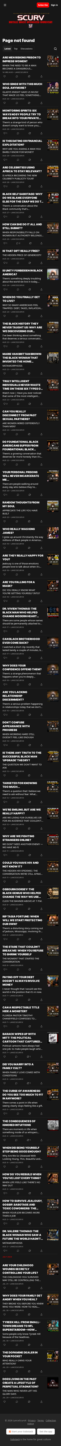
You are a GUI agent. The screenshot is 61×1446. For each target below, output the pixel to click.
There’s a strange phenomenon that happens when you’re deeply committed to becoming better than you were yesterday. (22, 675)
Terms (40, 1420)
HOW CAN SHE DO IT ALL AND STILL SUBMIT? (22, 226)
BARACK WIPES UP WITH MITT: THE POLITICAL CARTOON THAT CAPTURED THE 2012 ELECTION (21, 1037)
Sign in (54, 5)
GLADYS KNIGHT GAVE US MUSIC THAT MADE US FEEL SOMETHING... (22, 93)
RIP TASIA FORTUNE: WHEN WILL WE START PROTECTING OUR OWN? (22, 920)
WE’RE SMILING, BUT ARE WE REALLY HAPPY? (22, 811)
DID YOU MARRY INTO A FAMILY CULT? (18, 1066)
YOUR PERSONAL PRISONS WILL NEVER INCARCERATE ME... (21, 476)
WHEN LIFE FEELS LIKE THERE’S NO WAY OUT (21, 1184)
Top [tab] (16, 48)
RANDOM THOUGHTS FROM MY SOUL (21, 504)
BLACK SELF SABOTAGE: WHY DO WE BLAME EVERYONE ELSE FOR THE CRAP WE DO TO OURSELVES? (23, 197)
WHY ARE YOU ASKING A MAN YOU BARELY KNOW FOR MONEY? (22, 150)
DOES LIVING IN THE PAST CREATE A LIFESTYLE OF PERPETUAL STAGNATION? (20, 1382)
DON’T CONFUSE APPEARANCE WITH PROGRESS (16, 726)
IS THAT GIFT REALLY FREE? (21, 250)
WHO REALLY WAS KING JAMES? (19, 530)
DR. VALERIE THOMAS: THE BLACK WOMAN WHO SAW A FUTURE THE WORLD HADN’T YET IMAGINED (22, 1235)
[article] (30, 67)
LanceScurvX (21, 72)
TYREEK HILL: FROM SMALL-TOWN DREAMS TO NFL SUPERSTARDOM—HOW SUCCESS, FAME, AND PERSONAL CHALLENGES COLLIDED (21, 1326)
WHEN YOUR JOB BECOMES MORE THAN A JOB (21, 1214)
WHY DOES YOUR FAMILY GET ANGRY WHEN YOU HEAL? (22, 1297)
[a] (52, 61)
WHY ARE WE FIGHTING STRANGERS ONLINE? (18, 838)
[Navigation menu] (5, 5)
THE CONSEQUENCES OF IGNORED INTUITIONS (19, 1123)
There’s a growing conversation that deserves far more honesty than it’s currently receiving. (22, 455)
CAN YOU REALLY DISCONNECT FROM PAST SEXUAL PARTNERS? (20, 415)
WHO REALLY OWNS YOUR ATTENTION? (17, 1362)
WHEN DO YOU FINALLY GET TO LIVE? (21, 299)
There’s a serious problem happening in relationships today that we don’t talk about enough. (23, 705)
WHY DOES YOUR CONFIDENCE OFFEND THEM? (22, 667)
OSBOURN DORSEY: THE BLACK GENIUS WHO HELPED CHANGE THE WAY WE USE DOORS (22, 893)
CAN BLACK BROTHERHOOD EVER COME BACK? (21, 640)
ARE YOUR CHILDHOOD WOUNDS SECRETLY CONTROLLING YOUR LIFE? (20, 1269)
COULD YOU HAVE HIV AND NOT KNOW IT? (21, 864)
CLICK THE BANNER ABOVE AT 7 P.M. (22, 901)
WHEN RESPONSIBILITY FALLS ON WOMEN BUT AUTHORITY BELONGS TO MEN (22, 234)
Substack (15, 1439)
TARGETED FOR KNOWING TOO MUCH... (20, 785)
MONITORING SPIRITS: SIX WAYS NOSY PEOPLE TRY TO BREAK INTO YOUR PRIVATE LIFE (22, 114)
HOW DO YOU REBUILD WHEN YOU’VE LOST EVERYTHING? (22, 1176)
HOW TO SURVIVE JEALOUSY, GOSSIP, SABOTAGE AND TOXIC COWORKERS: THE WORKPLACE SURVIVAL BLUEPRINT (22, 1204)
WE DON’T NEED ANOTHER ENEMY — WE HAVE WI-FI (23, 845)
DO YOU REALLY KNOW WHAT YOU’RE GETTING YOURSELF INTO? (21, 591)
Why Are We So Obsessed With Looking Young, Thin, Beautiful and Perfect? (21, 1157)
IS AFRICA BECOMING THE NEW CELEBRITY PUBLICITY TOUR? (20, 177)
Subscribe (43, 5)
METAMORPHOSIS (12, 365)
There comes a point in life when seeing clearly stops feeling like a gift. (23, 1104)
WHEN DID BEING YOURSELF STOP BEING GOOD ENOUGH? (22, 1149)
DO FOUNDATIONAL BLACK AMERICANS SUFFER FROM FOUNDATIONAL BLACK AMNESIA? (20, 445)
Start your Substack (22, 1431)
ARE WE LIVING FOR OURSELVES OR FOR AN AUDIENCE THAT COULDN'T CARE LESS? (22, 819)
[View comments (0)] (17, 76)
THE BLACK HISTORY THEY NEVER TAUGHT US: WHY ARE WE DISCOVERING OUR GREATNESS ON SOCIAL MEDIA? (22, 327)
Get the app (46, 1431)
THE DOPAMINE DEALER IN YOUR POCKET (20, 1354)
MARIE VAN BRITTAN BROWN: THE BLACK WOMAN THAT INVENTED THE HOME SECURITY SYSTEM (22, 357)
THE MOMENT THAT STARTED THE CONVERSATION (21, 960)
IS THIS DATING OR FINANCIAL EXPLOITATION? (22, 142)
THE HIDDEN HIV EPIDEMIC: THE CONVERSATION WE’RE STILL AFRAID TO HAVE (22, 872)
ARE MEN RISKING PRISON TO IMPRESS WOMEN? (22, 59)
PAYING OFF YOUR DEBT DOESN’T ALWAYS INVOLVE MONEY (21, 981)
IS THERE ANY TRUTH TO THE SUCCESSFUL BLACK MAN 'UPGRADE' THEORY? (22, 756)
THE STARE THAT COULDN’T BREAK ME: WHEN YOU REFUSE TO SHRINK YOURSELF (23, 950)
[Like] (5, 76)
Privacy (32, 1420)
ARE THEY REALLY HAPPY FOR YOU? (23, 557)
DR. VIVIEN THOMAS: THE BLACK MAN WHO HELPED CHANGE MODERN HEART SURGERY (20, 612)
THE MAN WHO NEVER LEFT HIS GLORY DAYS (20, 1392)
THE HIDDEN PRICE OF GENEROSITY (22, 255)
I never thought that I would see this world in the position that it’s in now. (22, 990)
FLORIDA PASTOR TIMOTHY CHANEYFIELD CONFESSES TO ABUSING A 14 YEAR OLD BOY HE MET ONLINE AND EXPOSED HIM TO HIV (22, 1017)
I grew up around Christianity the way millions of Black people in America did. (23, 538)
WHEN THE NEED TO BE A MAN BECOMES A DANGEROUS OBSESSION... (19, 67)
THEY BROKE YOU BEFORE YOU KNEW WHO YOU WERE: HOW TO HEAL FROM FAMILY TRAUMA (23, 1305)
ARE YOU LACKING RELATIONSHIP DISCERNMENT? (15, 696)
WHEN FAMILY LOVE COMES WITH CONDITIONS (21, 1074)
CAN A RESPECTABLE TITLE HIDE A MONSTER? (21, 1009)
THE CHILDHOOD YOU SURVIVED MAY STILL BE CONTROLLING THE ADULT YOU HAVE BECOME (21, 1278)
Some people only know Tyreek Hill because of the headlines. (22, 1335)
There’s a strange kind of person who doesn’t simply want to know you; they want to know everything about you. (22, 124)
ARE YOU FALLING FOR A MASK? (19, 584)
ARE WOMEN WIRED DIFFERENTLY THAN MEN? (21, 425)
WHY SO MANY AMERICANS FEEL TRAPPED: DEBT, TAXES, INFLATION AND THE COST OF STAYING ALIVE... (22, 306)
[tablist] (18, 49)
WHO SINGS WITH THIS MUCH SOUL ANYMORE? (22, 85)
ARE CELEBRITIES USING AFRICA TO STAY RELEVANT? (22, 169)
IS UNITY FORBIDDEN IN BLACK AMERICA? (23, 272)
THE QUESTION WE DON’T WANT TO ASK (22, 766)
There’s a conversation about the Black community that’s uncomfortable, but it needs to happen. (20, 207)
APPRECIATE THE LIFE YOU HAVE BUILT (20, 512)
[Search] (55, 49)
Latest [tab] (7, 48)
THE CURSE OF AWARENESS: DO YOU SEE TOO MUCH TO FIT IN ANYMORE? (23, 1094)
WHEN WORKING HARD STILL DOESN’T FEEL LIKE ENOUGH (19, 736)
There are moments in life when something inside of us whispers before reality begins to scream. (20, 1131)
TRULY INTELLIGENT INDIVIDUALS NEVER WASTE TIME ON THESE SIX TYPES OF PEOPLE (22, 385)
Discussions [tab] (26, 48)
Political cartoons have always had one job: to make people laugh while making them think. (22, 1047)
